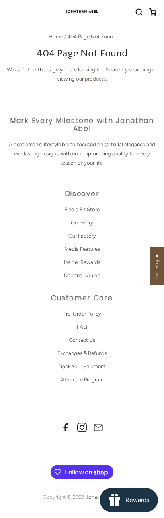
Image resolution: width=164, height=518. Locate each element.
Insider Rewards (82, 262)
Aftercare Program (82, 380)
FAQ (82, 327)
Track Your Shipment (82, 366)
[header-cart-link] (153, 12)
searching (140, 70)
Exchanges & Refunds (82, 353)
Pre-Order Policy (82, 314)
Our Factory (82, 236)
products (95, 79)
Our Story (82, 223)
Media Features (82, 249)
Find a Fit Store (82, 209)
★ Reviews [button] (157, 265)
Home (56, 37)
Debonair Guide (82, 275)
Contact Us (82, 340)
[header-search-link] (139, 12)
